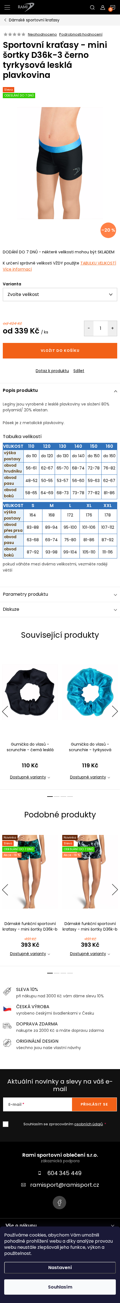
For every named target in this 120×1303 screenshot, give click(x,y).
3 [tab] (63, 796)
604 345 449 (64, 1173)
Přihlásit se (94, 1104)
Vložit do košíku (60, 350)
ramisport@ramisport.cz (64, 1185)
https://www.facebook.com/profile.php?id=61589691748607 (59, 1202)
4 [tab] (70, 796)
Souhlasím (60, 1287)
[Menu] (7, 7)
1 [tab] (50, 796)
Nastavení (60, 1267)
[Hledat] (92, 7)
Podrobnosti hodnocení (80, 34)
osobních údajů (88, 1124)
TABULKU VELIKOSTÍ (98, 263)
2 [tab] (56, 796)
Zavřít (33, 366)
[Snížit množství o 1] (88, 328)
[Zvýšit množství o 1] (112, 328)
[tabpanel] (30, 719)
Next (115, 711)
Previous (5, 711)
